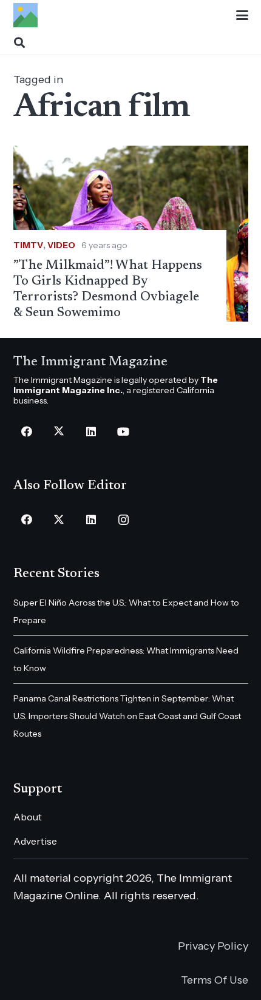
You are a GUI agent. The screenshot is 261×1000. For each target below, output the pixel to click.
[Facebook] (27, 431)
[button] (242, 15)
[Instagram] (123, 519)
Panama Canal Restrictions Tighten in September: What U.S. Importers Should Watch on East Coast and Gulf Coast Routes (127, 716)
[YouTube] (123, 431)
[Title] (25, 15)
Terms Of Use (214, 980)
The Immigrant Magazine (90, 362)
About (27, 817)
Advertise (35, 841)
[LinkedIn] (91, 431)
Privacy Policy (213, 946)
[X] (59, 431)
